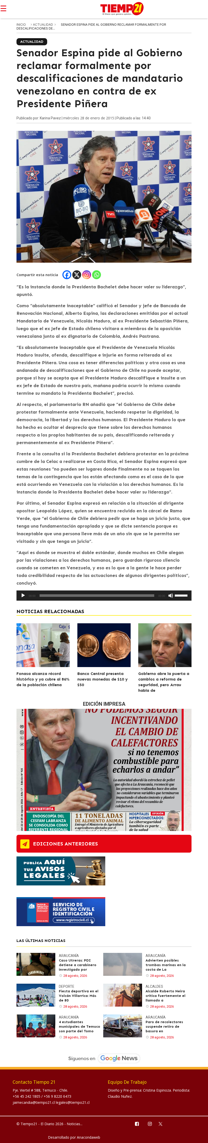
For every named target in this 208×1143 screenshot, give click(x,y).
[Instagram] (86, 274)
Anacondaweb (88, 1137)
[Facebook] (66, 274)
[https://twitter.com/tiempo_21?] (163, 1123)
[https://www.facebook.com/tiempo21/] (136, 1123)
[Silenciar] (170, 595)
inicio (21, 24)
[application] (104, 595)
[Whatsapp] (96, 274)
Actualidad (43, 24)
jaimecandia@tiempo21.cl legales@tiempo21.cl (51, 1102)
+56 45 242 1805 (27, 1096)
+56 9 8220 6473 (57, 1096)
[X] (76, 274)
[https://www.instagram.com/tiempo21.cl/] (149, 1123)
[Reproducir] (23, 595)
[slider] (182, 595)
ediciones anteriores (65, 844)
